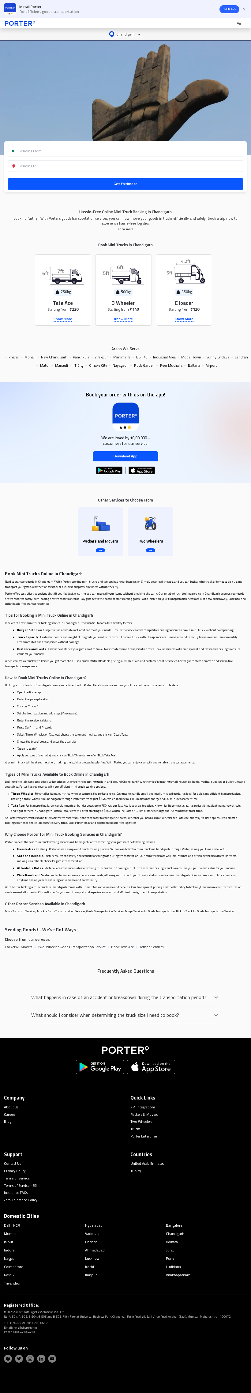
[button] (125, 34)
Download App (125, 456)
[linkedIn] (41, 1359)
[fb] (8, 1359)
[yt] (52, 1359)
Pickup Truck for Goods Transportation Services (205, 911)
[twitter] (19, 1359)
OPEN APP (229, 9)
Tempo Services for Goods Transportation (150, 911)
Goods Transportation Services (105, 911)
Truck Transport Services (20, 911)
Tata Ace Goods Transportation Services (61, 911)
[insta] (30, 1359)
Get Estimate (125, 184)
